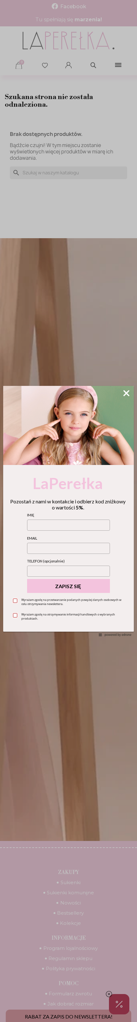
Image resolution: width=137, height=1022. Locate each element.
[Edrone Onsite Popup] (68, 511)
